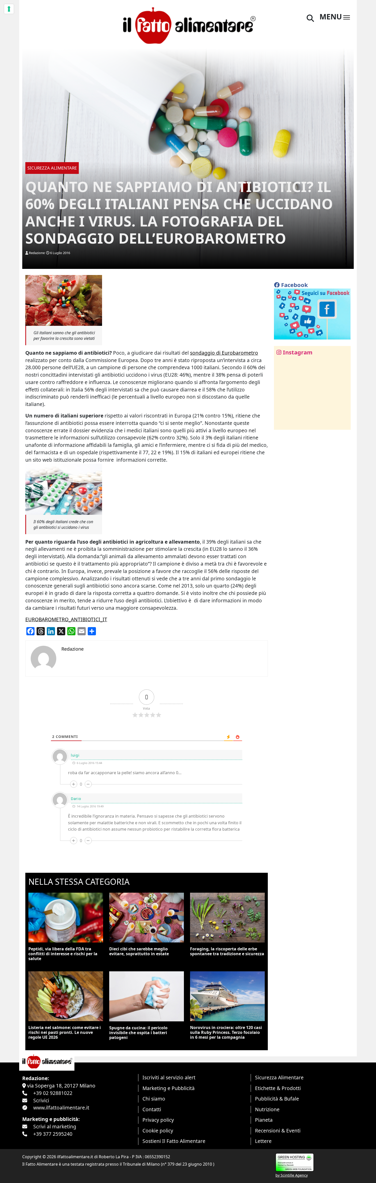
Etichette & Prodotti (278, 1088)
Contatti (151, 1109)
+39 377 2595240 (52, 1133)
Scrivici (41, 1100)
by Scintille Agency (291, 1175)
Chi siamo (153, 1098)
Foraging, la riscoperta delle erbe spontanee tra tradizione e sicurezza (227, 951)
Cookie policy (157, 1130)
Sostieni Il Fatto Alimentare (173, 1141)
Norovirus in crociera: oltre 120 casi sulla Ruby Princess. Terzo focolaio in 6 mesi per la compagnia (226, 1032)
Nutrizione (267, 1109)
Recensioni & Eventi (278, 1130)
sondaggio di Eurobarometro (224, 352)
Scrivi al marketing (54, 1126)
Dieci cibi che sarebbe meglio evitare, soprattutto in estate (139, 951)
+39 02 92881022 (52, 1093)
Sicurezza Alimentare (279, 1077)
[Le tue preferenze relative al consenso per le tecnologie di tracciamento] (9, 9)
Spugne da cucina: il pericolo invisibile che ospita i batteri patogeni (138, 1032)
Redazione (37, 252)
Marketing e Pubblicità (168, 1088)
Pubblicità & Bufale (277, 1098)
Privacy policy (158, 1119)
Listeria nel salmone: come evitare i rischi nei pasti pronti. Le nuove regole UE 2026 (64, 1032)
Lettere (263, 1141)
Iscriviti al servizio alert (168, 1077)
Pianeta (264, 1119)
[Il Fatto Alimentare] (188, 24)
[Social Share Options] (281, 423)
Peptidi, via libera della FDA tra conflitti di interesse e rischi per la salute (62, 953)
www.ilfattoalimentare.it (61, 1107)
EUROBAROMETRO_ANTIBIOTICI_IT (66, 619)
